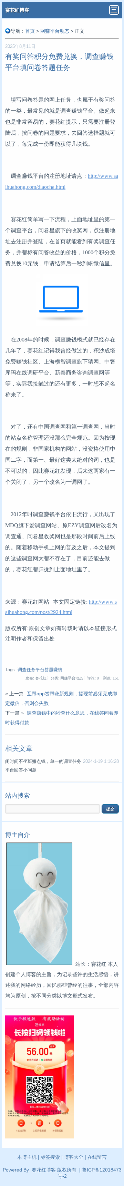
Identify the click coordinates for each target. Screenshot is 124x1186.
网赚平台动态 (54, 31)
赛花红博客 (17, 10)
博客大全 (73, 1157)
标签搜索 (50, 1157)
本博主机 (27, 1157)
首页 (30, 31)
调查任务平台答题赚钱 (40, 669)
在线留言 (97, 1157)
